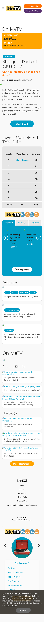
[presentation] (5, 238)
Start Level (22, 160)
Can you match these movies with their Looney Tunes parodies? (19, 315)
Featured (9, 223)
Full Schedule (33, 6)
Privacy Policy (22, 497)
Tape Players (14, 576)
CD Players (13, 581)
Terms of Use (22, 501)
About (22, 485)
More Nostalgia (21, 464)
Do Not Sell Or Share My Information (22, 505)
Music (14, 292)
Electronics (21, 563)
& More (11, 590)
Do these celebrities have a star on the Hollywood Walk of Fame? (22, 440)
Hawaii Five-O (19, 45)
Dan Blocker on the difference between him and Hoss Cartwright (19, 403)
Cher (7, 292)
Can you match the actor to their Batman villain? (19, 379)
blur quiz (9, 56)
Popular (21, 223)
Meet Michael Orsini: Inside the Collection (18, 425)
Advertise (22, 493)
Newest (35, 223)
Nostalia (9, 330)
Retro (33, 292)
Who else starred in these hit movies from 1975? (21, 454)
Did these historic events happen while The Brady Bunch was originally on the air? (22, 337)
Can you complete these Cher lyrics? (21, 296)
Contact (22, 489)
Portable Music (15, 585)
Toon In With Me (12, 310)
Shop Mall (23, 269)
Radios (11, 568)
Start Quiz (21, 124)
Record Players (15, 572)
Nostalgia (24, 292)
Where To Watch (33, 11)
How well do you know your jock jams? (22, 390)
